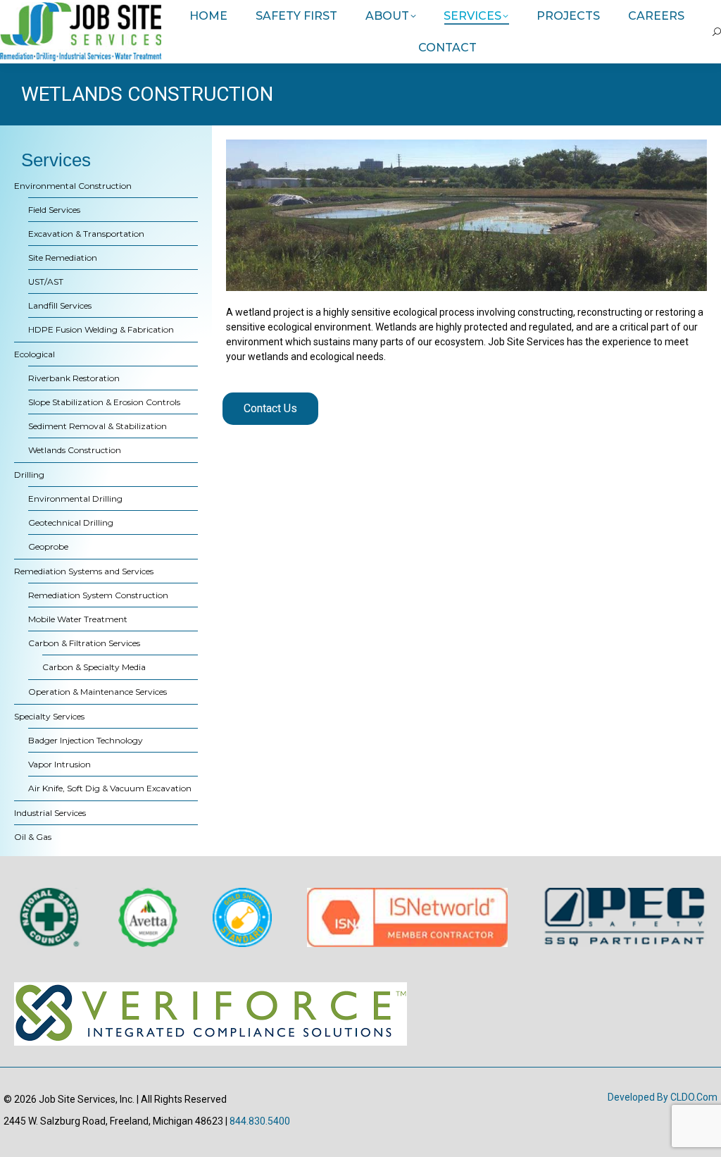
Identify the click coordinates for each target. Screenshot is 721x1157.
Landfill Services (60, 305)
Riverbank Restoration (74, 378)
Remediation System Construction (98, 595)
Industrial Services (50, 813)
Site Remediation (62, 257)
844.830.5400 (260, 1121)
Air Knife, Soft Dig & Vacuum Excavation (110, 788)
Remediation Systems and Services (83, 571)
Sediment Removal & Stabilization (97, 426)
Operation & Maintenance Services (97, 691)
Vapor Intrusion (59, 764)
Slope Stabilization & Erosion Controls (104, 402)
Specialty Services (49, 716)
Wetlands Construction (74, 450)
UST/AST (45, 281)
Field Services (54, 209)
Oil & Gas (32, 836)
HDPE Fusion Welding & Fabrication (101, 329)
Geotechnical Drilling (70, 522)
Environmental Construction (73, 185)
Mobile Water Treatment (77, 619)
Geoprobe (48, 546)
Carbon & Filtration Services (84, 643)
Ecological (34, 354)
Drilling (29, 474)
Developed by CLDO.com (662, 1097)
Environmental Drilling (75, 498)
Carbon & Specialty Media (94, 667)
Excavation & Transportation (86, 233)
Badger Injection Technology (85, 740)
